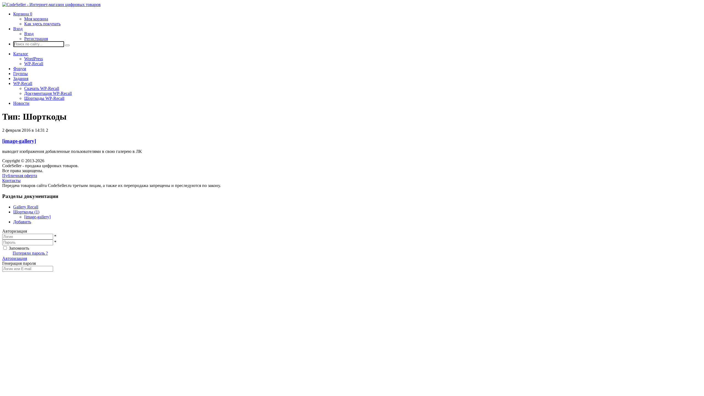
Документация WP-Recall (48, 93)
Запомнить (19, 248)
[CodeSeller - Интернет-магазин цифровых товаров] (51, 4)
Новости (21, 103)
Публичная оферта (19, 175)
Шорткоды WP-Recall (44, 98)
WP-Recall (33, 63)
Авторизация (14, 258)
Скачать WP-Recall (41, 88)
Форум (19, 68)
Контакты (11, 180)
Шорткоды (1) (26, 212)
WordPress (33, 58)
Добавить (22, 221)
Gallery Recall (25, 207)
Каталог (20, 53)
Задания (20, 78)
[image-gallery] (19, 141)
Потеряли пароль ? (30, 253)
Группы (20, 73)
